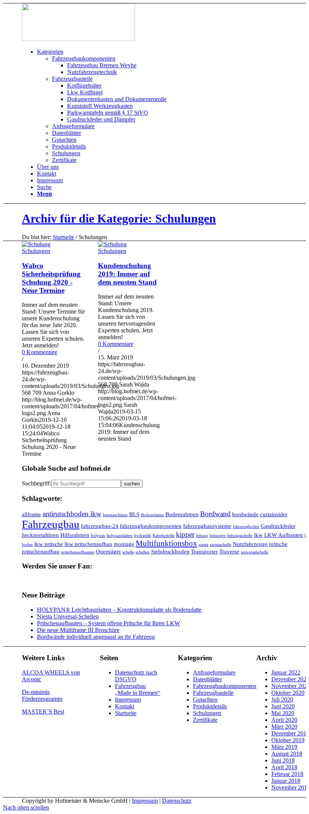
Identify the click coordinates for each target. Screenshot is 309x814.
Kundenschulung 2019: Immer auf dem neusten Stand (127, 274)
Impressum (128, 699)
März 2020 (284, 726)
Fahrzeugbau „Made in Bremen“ (137, 689)
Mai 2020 (282, 713)
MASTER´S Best (43, 711)
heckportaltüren (40, 535)
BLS (134, 514)
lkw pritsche (48, 544)
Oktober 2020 (287, 693)
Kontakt (124, 706)
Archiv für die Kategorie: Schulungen (119, 218)
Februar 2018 (287, 774)
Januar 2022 (285, 672)
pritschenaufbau (41, 551)
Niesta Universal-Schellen (68, 616)
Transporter (204, 551)
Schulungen (36, 251)
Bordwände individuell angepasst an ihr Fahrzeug (96, 637)
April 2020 (284, 720)
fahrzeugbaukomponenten (151, 526)
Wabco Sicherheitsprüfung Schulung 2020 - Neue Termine (51, 278)
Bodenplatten (152, 515)
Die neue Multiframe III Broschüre (78, 630)
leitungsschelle (239, 536)
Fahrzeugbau (51, 524)
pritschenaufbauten (77, 552)
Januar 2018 (285, 781)
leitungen (218, 536)
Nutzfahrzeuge (250, 544)
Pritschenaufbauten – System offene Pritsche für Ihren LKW (108, 623)
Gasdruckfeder (278, 526)
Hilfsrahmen (74, 535)
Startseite (63, 237)
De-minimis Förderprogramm (42, 695)
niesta (203, 545)
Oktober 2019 (287, 740)
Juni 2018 (283, 760)
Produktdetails (210, 706)
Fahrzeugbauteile (213, 693)
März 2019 (284, 747)
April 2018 (284, 767)
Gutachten (205, 699)
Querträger (108, 551)
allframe (31, 514)
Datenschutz (176, 800)
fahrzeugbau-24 (99, 526)
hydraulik (142, 536)
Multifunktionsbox (166, 543)
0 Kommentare (39, 352)
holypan (98, 536)
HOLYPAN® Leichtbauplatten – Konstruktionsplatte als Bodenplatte (119, 609)
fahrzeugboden (246, 526)
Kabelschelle (163, 536)
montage (124, 544)
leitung (202, 536)
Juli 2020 (282, 699)
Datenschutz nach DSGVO (136, 675)
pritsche (278, 544)
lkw (258, 535)
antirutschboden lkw (72, 514)
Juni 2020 (283, 706)
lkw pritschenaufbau (88, 544)
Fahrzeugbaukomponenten (224, 686)
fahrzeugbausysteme (207, 526)
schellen (143, 552)
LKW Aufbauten (283, 535)
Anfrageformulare (214, 672)
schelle (128, 552)
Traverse (229, 551)
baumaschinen (115, 515)
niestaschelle (220, 545)
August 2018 (286, 753)
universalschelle (254, 552)
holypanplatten (120, 536)
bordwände (245, 514)
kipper (185, 534)
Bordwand (215, 514)
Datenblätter (207, 679)
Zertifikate (205, 720)
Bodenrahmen (182, 514)
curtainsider (274, 514)
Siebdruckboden (170, 551)
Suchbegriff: (36, 483)
